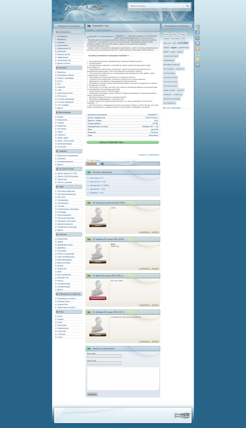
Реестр (60, 281)
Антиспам (61, 51)
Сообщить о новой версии (149, 155)
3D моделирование (65, 162)
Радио (60, 132)
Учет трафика (63, 105)
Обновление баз (64, 60)
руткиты (180, 90)
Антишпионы (63, 45)
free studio (176, 39)
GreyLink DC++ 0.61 (98, 182)
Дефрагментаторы (65, 245)
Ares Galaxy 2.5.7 (97, 178)
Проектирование (64, 215)
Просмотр (62, 159)
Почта (60, 81)
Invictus (99, 239)
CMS (59, 90)
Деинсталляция (64, 263)
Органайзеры (63, 203)
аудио (174, 47)
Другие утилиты (64, 63)
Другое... (61, 108)
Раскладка (62, 212)
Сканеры (61, 42)
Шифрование (63, 57)
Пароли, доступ (64, 54)
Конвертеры (62, 120)
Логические (62, 325)
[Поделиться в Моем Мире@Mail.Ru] (197, 37)
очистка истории (170, 77)
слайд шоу (178, 95)
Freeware (154, 132)
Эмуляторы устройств (66, 307)
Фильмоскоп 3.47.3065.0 (99, 185)
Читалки (61, 206)
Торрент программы (66, 78)
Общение (61, 87)
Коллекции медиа (65, 144)
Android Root (63, 304)
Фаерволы (62, 39)
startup (166, 48)
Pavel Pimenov (151, 118)
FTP (59, 84)
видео (166, 52)
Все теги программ (172, 108)
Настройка (62, 251)
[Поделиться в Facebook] (197, 32)
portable (183, 42)
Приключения (63, 328)
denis (98, 276)
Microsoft (167, 43)
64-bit (166, 34)
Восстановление (64, 275)
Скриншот (62, 135)
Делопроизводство (65, 224)
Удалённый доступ (65, 93)
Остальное (62, 147)
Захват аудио (63, 138)
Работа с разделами (66, 254)
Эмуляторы (62, 179)
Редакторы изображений (68, 156)
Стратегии (62, 331)
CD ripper (182, 34)
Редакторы (62, 126)
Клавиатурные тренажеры (68, 209)
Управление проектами (67, 227)
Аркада (60, 319)
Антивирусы (62, 36)
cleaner (167, 39)
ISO (183, 39)
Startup (60, 242)
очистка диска (169, 73)
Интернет (90, 30)
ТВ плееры (62, 129)
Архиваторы (62, 239)
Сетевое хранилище (66, 99)
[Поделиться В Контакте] (197, 43)
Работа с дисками (65, 182)
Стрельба (61, 334)
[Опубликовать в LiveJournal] (197, 54)
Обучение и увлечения (67, 221)
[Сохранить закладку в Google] (197, 27)
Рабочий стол (63, 278)
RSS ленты (62, 96)
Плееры (61, 123)
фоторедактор (170, 103)
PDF (174, 43)
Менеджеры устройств (67, 298)
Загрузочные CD (64, 48)
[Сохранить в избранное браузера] (197, 59)
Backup (60, 266)
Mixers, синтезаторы (66, 141)
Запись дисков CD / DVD (67, 173)
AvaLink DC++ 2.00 (97, 189)
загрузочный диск (171, 56)
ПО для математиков (66, 218)
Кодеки (60, 117)
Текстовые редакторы (66, 191)
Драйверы (62, 248)
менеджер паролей (171, 65)
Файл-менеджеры (65, 260)
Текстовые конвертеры (67, 194)
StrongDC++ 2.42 (96, 193)
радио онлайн (169, 90)
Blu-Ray (173, 34)
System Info (62, 269)
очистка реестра (170, 82)
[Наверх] (197, 64)
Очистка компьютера (66, 257)
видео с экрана (177, 52)
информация (169, 60)
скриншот (168, 95)
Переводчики (63, 200)
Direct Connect (95, 160)
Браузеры (62, 72)
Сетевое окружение (66, 102)
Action (60, 316)
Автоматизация (64, 287)
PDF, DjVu (61, 197)
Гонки (60, 322)
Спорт (60, 337)
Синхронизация (64, 284)
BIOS (60, 272)
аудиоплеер (184, 48)
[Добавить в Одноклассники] (197, 48)
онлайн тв (180, 69)
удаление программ (172, 99)
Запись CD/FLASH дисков (68, 176)
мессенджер (169, 69)
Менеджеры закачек (66, 75)
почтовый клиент (171, 86)
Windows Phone (64, 301)
